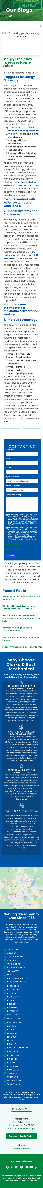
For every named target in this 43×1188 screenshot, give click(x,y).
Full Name (11, 449)
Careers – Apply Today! (22, 1136)
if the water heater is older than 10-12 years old (21, 255)
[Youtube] (31, 1167)
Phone (9, 467)
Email (9, 458)
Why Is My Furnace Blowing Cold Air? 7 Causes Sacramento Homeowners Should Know (22, 618)
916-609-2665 (22, 1148)
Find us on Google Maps (21, 1128)
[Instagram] (16, 1167)
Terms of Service (15, 549)
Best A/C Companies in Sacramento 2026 (22, 647)
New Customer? (13, 485)
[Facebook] (7, 1167)
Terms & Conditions (28, 1181)
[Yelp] (12, 1167)
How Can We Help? (15, 495)
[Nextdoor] (21, 1167)
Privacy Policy (13, 544)
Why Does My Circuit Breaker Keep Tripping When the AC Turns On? (18, 607)
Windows (13, 133)
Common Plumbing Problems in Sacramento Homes (17, 629)
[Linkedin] (26, 1167)
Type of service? (14, 476)
